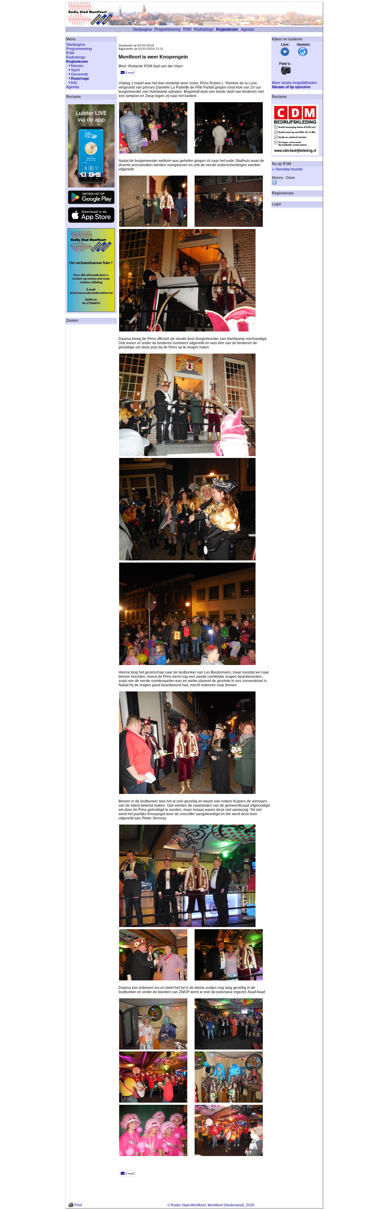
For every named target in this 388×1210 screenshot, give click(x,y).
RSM (187, 29)
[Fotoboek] (286, 74)
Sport (75, 70)
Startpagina (142, 29)
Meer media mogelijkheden (294, 83)
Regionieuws (227, 29)
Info (74, 83)
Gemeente (79, 74)
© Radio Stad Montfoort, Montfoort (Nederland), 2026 (210, 1205)
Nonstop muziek (289, 169)
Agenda (247, 29)
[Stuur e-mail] (127, 74)
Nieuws (77, 66)
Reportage (80, 78)
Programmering (167, 29)
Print (78, 1205)
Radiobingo (203, 29)
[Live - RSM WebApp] (285, 55)
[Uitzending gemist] (303, 55)
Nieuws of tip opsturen (291, 87)
